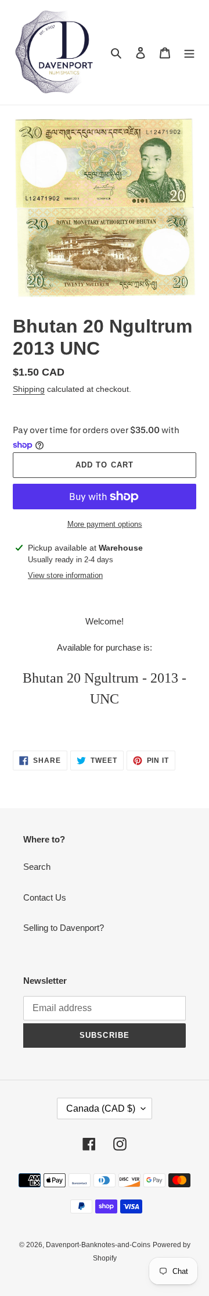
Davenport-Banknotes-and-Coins (98, 1245)
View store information (65, 575)
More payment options (104, 524)
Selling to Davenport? (63, 928)
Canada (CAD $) (100, 1108)
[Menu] (189, 52)
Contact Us (44, 897)
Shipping (29, 389)
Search (37, 867)
